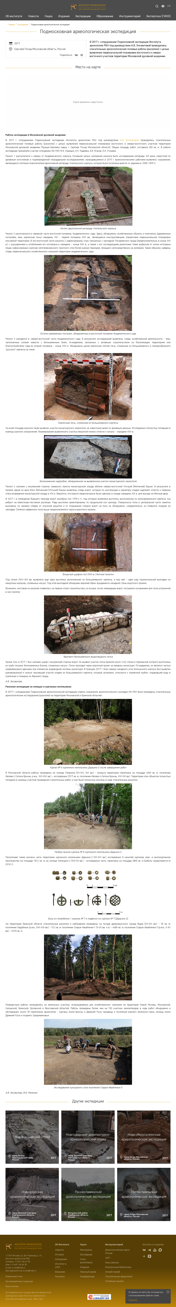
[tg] (149, 1250)
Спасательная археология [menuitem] (118, 1276)
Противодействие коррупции (19, 1281)
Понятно (132, 1300)
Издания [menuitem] (84, 1267)
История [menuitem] (59, 1254)
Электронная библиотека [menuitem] (118, 1267)
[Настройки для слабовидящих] (163, 6)
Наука (83, 1244)
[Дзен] (144, 1257)
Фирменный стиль (14, 1276)
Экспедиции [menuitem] (86, 1254)
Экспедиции (23, 25)
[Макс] (160, 1250)
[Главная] (88, 7)
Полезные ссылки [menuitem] (114, 1281)
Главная (11, 25)
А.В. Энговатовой (129, 140)
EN (168, 6)
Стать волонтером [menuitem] (86, 1261)
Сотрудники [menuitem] (61, 1259)
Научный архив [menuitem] (88, 1272)
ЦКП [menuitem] (107, 1258)
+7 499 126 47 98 (22, 1262)
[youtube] (154, 1250)
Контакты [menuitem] (60, 1276)
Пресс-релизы (12, 1286)
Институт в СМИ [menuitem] (60, 1265)
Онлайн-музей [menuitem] (112, 1272)
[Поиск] (157, 6)
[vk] (144, 1250)
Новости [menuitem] (59, 1250)
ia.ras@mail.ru (18, 1268)
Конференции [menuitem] (87, 1276)
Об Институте (62, 1244)
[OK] (149, 1257)
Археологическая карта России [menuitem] (117, 1251)
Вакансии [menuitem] (60, 1272)
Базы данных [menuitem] (112, 1262)
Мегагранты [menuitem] (86, 1250)
